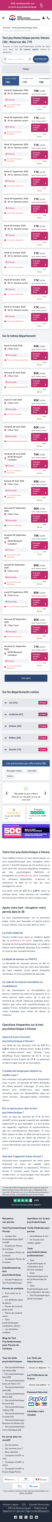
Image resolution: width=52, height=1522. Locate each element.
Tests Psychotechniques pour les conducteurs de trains (38, 1288)
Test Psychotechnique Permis (13, 1229)
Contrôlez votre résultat (35, 1413)
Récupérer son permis (8, 1220)
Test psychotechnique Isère (25, 27)
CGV (24, 1504)
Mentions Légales (10, 1504)
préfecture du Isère (28, 875)
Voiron (10, 776)
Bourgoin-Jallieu (14, 770)
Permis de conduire (12, 1288)
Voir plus (26, 678)
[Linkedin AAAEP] (36, 1518)
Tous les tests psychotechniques (12, 1359)
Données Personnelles (39, 1504)
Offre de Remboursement (19, 1508)
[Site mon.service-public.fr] (41, 1479)
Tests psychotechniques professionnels (37, 1252)
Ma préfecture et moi (39, 1236)
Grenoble (32, 770)
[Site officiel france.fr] (19, 1486)
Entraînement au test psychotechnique (11, 1271)
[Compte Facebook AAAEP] (15, 1518)
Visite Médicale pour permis (38, 1229)
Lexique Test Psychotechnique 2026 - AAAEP (13, 1239)
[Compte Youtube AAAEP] (31, 1518)
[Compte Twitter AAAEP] (26, 1518)
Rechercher (41, 59)
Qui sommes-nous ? (14, 1448)
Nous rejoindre (11, 1452)
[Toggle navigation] (3, 18)
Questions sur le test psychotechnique (38, 1220)
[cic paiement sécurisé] (38, 1401)
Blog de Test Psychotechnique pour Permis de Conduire (11, 1343)
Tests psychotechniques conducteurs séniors (11, 1322)
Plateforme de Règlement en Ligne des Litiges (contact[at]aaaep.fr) (26, 1509)
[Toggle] (43, 17)
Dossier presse (11, 1445)
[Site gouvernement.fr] (26, 1479)
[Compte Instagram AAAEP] (20, 1518)
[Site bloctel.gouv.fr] (34, 1486)
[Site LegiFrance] (10, 1479)
